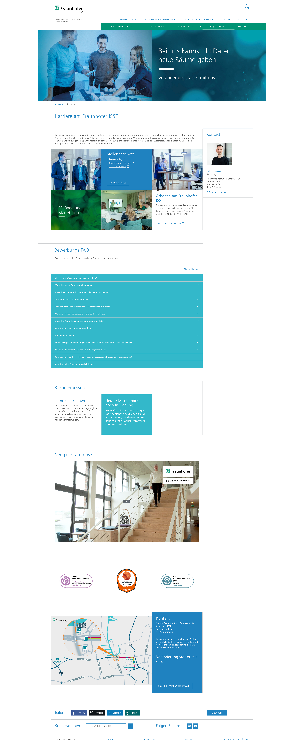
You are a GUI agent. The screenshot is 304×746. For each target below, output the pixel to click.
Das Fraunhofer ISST (121, 26)
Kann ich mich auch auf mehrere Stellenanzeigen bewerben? (83, 307)
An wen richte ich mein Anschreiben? (72, 299)
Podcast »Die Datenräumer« (161, 19)
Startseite (59, 104)
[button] (79, 713)
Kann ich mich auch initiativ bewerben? (73, 328)
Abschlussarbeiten (117, 166)
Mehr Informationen (170, 223)
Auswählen (130, 726)
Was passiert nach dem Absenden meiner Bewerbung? (80, 314)
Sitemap (109, 739)
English (242, 19)
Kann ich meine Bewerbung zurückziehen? (75, 364)
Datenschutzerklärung (236, 739)
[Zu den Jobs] (77, 169)
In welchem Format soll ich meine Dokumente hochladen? (82, 292)
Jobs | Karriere (216, 26)
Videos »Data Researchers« (200, 19)
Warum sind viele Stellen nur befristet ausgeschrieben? (80, 350)
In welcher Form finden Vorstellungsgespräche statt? (79, 321)
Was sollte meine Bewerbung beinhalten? (74, 285)
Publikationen (128, 19)
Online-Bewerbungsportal (173, 686)
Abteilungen (157, 26)
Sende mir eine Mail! (218, 192)
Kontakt (243, 26)
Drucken (217, 713)
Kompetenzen (185, 26)
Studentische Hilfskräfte (120, 163)
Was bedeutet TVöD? (64, 335)
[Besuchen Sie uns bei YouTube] (195, 726)
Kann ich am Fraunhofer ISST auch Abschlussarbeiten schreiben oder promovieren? (93, 357)
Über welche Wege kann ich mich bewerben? (76, 278)
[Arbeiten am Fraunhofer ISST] (177, 170)
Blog (227, 19)
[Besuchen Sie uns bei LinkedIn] (189, 726)
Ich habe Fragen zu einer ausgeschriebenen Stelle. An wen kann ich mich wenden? (93, 343)
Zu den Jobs (116, 183)
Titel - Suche (246, 6)
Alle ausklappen (191, 269)
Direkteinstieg (115, 159)
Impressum (149, 739)
